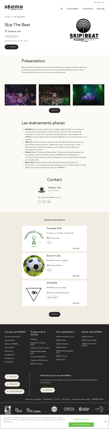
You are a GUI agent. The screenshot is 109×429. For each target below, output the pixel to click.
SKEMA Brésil (61, 340)
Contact (13, 47)
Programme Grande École (37, 344)
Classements (9, 358)
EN (95, 2)
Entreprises (87, 9)
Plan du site (66, 399)
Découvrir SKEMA (11, 344)
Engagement (9, 355)
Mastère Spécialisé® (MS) (38, 352)
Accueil (7, 17)
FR (97, 2)
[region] (54, 422)
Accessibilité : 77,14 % (51, 399)
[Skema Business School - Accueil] (14, 8)
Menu (99, 9)
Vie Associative (19, 17)
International (9, 347)
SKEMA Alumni (87, 336)
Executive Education (38, 356)
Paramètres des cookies (81, 419)
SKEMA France (61, 356)
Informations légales (33, 399)
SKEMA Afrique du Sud (65, 336)
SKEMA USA (60, 360)
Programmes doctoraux (39, 360)
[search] (61, 8)
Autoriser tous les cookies (81, 424)
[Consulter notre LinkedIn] (44, 202)
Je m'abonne (48, 390)
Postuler (13, 377)
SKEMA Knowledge (89, 340)
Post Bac (33, 339)
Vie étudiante (10, 340)
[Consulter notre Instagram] (40, 202)
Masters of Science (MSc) (39, 348)
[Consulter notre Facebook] (49, 202)
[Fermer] (105, 421)
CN (103, 2)
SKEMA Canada (62, 344)
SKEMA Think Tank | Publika (89, 345)
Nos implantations (65, 332)
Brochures (14, 384)
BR (100, 2)
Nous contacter (16, 391)
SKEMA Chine (61, 347)
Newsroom (9, 351)
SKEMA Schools (36, 364)
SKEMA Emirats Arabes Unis (64, 352)
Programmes (73, 9)
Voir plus (54, 110)
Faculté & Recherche (12, 336)
